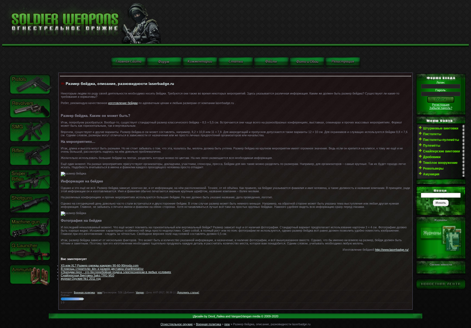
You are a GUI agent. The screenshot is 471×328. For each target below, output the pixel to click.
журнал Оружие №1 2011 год (81, 278)
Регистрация (440, 104)
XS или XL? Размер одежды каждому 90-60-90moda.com (99, 265)
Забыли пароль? (440, 108)
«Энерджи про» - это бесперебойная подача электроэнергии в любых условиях (116, 272)
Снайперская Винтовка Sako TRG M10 (87, 275)
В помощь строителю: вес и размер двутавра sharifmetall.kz (102, 268)
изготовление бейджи (123, 103)
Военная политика (84, 292)
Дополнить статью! (188, 292)
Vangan (140, 292)
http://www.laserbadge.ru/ (392, 249)
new (99, 292)
